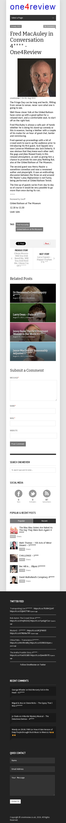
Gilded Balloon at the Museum (29, 229)
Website (13, 431)
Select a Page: (17, 18)
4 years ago (33, 611)
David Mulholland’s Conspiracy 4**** (36, 577)
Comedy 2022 (16, 26)
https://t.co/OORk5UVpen (40, 643)
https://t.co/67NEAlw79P (20, 633)
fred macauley (23, 225)
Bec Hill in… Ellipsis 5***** (32, 566)
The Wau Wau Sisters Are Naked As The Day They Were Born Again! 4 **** (35, 530)
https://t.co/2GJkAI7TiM (20, 611)
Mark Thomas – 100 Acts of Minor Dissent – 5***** (35, 544)
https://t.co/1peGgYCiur (40, 621)
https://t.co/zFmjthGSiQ (20, 621)
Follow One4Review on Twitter (33, 665)
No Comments (50, 26)
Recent (44, 521)
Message (14, 378)
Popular (21, 521)
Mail (12, 418)
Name (13, 406)
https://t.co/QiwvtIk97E (40, 655)
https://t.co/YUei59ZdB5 (20, 655)
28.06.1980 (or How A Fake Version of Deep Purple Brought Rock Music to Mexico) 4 (32, 730)
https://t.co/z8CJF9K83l (36, 630)
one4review (15, 98)
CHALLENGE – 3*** (29, 555)
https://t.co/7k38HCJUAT (44, 608)
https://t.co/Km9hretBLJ (19, 643)
